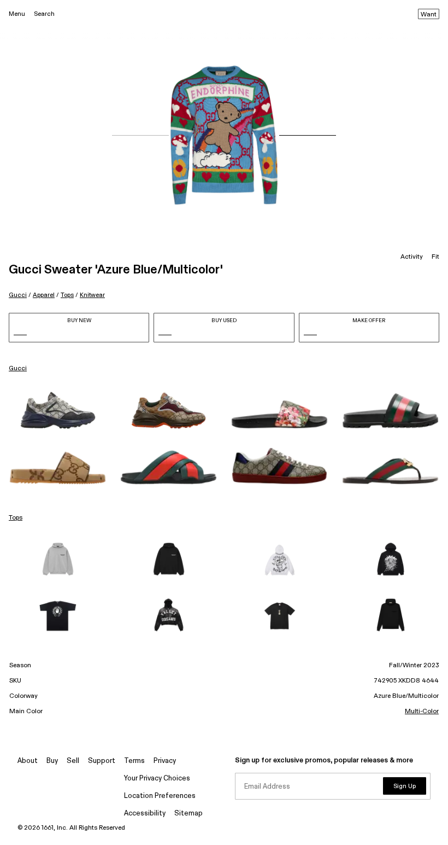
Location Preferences (160, 796)
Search (44, 14)
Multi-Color (422, 711)
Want (429, 14)
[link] (58, 410)
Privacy (165, 761)
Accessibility (145, 813)
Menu (17, 14)
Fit (435, 257)
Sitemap (188, 813)
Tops (67, 295)
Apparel (44, 295)
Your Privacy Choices (157, 778)
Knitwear (92, 295)
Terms (134, 761)
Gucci (18, 295)
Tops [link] (15, 518)
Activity (411, 257)
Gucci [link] (18, 368)
